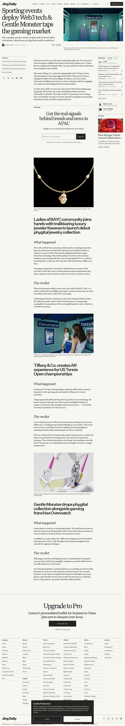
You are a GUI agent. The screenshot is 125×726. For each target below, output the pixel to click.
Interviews (46, 700)
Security (5, 661)
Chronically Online (49, 661)
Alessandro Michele (70, 643)
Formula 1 (46, 686)
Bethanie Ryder (9, 45)
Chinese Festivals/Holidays (52, 658)
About (4, 647)
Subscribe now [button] (62, 624)
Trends (53, 4)
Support (107, 654)
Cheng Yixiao (67, 689)
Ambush (87, 675)
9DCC (86, 647)
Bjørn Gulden (67, 672)
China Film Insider (8, 675)
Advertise (5, 651)
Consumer (25, 682)
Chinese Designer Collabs (51, 654)
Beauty (24, 643)
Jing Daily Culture (8, 672)
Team (4, 665)
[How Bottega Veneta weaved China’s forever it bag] (110, 125)
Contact (4, 654)
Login (68, 629)
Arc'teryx (87, 689)
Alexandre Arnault (69, 651)
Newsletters (85, 4)
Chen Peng (67, 682)
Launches (25, 693)
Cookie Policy (76, 724)
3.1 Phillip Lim (88, 643)
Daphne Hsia (101, 94)
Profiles (59, 4)
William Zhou (101, 86)
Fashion (101, 147)
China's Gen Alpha (49, 651)
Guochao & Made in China (51, 696)
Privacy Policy (67, 142)
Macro (24, 658)
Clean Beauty (47, 665)
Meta (53, 45)
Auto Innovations (49, 643)
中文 (3, 679)
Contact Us (94, 724)
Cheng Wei (67, 686)
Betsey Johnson (68, 668)
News (24, 696)
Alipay (86, 672)
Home (4, 643)
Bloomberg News (102, 70)
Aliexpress (87, 668)
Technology (26, 668)
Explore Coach (102, 98)
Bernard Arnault (68, 665)
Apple (86, 686)
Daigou (45, 672)
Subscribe (107, 658)
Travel (24, 672)
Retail (24, 665)
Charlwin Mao (67, 679)
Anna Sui (87, 679)
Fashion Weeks (48, 682)
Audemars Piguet (90, 696)
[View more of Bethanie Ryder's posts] (3, 45)
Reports (73, 4)
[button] (107, 4)
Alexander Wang (89, 661)
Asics (86, 693)
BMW (86, 700)
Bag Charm (46, 647)
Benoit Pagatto (68, 661)
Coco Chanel (67, 696)
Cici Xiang (66, 693)
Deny (47, 719)
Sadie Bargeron (102, 78)
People (24, 700)
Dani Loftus (67, 700)
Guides (24, 689)
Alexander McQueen (70, 647)
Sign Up (81, 137)
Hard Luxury (26, 651)
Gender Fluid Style (49, 693)
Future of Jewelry (48, 689)
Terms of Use (76, 142)
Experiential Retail (49, 679)
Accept (77, 719)
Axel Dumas (67, 654)
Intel (47, 4)
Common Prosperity (50, 668)
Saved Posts (108, 651)
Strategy (58, 45)
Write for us (6, 668)
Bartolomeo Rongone (70, 658)
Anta (85, 682)
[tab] (109, 58)
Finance (25, 686)
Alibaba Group (89, 665)
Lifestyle (25, 654)
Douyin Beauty (48, 675)
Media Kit (5, 658)
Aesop (86, 654)
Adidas (86, 651)
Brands (66, 4)
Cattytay (66, 675)
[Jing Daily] (9, 4)
